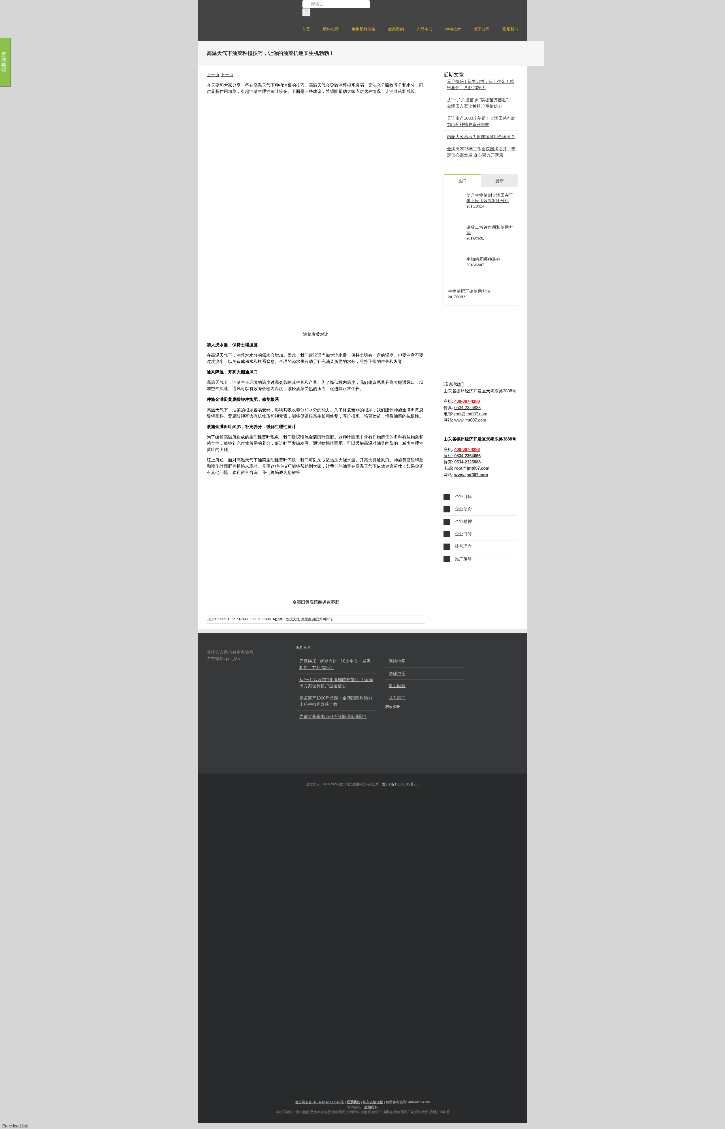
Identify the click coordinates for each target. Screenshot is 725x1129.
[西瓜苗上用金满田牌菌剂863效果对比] (432, 729)
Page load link (15, 1125)
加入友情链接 (373, 1102)
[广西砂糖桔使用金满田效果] (394, 751)
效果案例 (308, 619)
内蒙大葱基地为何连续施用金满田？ (481, 136)
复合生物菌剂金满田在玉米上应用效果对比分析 (489, 198)
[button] (480, 497)
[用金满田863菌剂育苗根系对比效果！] (413, 751)
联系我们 (397, 697)
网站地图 (397, 661)
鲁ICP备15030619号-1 (399, 784)
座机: (462, 455)
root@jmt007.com (470, 413)
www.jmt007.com (470, 420)
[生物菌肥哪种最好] (457, 273)
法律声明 (397, 673)
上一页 (213, 74)
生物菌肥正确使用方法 (469, 291)
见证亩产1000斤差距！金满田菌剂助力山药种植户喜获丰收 (335, 701)
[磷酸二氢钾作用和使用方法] (457, 242)
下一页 (227, 74)
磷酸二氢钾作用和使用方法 (489, 230)
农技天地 (293, 619)
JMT (210, 619)
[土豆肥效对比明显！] (451, 729)
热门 (462, 181)
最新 (499, 181)
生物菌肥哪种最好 (483, 259)
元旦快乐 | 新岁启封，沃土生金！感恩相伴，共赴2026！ (335, 664)
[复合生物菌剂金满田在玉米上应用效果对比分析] (457, 210)
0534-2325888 (467, 407)
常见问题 (397, 685)
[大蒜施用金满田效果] (394, 729)
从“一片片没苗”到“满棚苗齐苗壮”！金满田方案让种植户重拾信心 (336, 682)
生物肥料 (371, 1107)
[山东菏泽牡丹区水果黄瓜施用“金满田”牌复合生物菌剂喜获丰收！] (413, 729)
